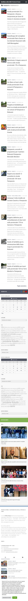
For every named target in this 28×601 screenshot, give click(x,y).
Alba (2, 327)
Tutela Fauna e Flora (16, 195)
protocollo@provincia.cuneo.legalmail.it (11, 548)
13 (24, 305)
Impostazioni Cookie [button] (7, 597)
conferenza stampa (16, 330)
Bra (5, 329)
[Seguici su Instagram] (23, 291)
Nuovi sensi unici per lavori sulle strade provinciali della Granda (16, 129)
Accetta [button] (14, 597)
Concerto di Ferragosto (8, 330)
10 (13, 305)
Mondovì (8, 339)
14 (3, 307)
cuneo (3, 338)
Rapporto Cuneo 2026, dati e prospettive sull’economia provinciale (13, 461)
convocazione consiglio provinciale (16, 336)
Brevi (2, 439)
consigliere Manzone (14, 332)
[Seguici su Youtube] (26, 291)
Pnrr (1, 341)
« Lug (2, 313)
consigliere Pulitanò (23, 332)
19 (21, 307)
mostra (13, 340)
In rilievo (9, 9)
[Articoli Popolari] (14, 557)
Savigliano (19, 343)
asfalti (18, 327)
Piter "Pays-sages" (22, 339)
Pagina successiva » (22, 286)
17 (13, 307)
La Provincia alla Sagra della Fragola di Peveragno (10, 499)
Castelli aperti (8, 329)
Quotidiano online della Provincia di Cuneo (10, 2)
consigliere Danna (5, 332)
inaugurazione (18, 338)
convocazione (6, 336)
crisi (22, 336)
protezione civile (22, 341)
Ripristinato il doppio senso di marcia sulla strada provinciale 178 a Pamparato (17, 62)
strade (8, 345)
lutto (21, 338)
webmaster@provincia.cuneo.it (11, 551)
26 (21, 309)
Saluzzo (15, 343)
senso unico (23, 343)
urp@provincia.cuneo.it (8, 550)
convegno (18, 334)
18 (17, 307)
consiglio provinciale (8, 334)
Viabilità (13, 9)
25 (17, 309)
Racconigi (7, 343)
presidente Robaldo (11, 341)
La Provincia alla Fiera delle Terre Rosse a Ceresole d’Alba (12, 480)
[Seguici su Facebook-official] (21, 291)
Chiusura (18, 329)
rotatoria (11, 343)
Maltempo (3, 339)
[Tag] (22, 557)
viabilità (12, 345)
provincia (3, 343)
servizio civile (3, 345)
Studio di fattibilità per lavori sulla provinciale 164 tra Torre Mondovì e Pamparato (17, 268)
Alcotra (5, 327)
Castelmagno (12, 329)
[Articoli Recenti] (5, 557)
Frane (14, 338)
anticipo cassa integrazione (12, 327)
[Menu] (26, 2)
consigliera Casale (23, 330)
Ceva (15, 329)
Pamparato (17, 339)
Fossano (7, 338)
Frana (11, 338)
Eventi (5, 479)
